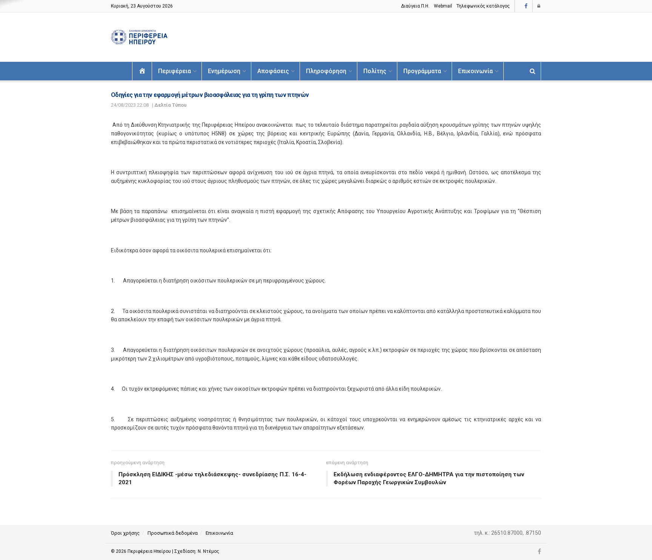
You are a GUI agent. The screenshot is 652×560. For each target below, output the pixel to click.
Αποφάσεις (273, 71)
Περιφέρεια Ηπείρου (150, 551)
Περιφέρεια (174, 71)
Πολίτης (374, 71)
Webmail (443, 6)
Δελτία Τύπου (170, 105)
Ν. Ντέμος (208, 551)
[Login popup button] (539, 6)
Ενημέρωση (224, 71)
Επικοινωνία (475, 71)
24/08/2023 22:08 (130, 105)
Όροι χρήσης (125, 533)
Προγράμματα (422, 71)
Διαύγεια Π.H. (415, 6)
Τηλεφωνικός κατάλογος (483, 6)
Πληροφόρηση (326, 71)
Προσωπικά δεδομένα (173, 533)
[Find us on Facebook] (525, 6)
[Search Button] (532, 71)
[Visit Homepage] (139, 37)
